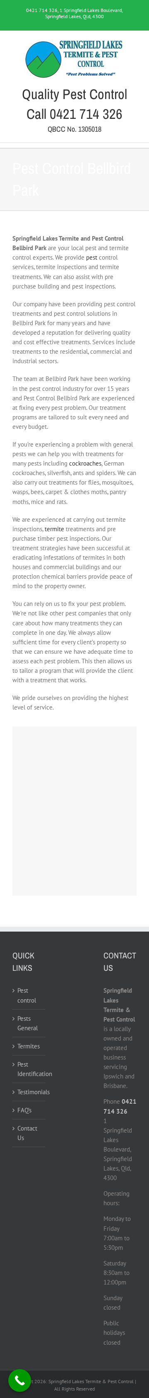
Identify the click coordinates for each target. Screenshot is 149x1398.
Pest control (26, 995)
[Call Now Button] (19, 1380)
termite (54, 529)
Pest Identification (29, 1069)
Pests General (27, 1023)
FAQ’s (24, 1110)
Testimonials (29, 1092)
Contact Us (27, 1133)
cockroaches (85, 463)
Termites (28, 1046)
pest (91, 257)
